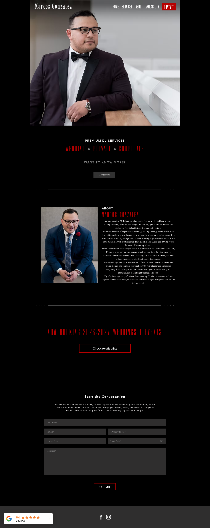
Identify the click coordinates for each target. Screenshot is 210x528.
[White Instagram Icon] (108, 517)
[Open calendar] (161, 441)
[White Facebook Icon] (101, 517)
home (116, 6)
